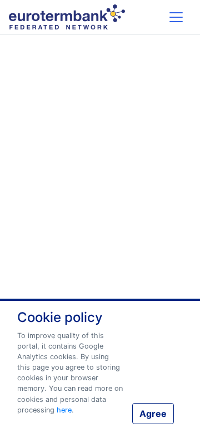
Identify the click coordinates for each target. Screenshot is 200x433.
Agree (153, 413)
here (64, 410)
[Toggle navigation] (176, 16)
